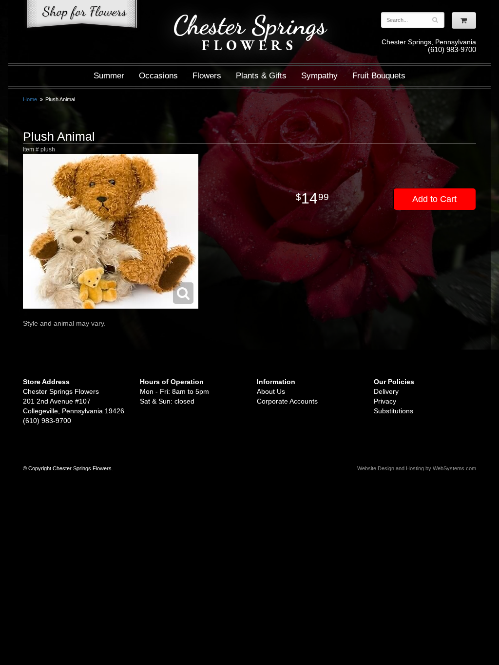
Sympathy (319, 75)
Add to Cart (434, 199)
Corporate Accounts (287, 401)
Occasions (158, 75)
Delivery (386, 391)
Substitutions (393, 411)
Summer (109, 75)
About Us (271, 391)
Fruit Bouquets (378, 75)
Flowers (206, 75)
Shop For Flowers (82, 16)
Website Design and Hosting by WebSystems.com (416, 468)
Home (30, 99)
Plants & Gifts (261, 75)
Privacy (385, 401)
